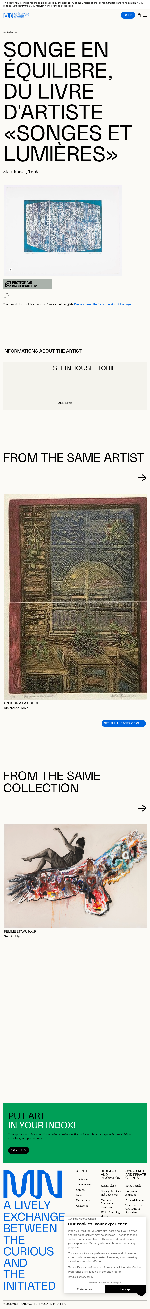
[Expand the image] (7, 296)
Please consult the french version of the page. (102, 304)
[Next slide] (142, 478)
